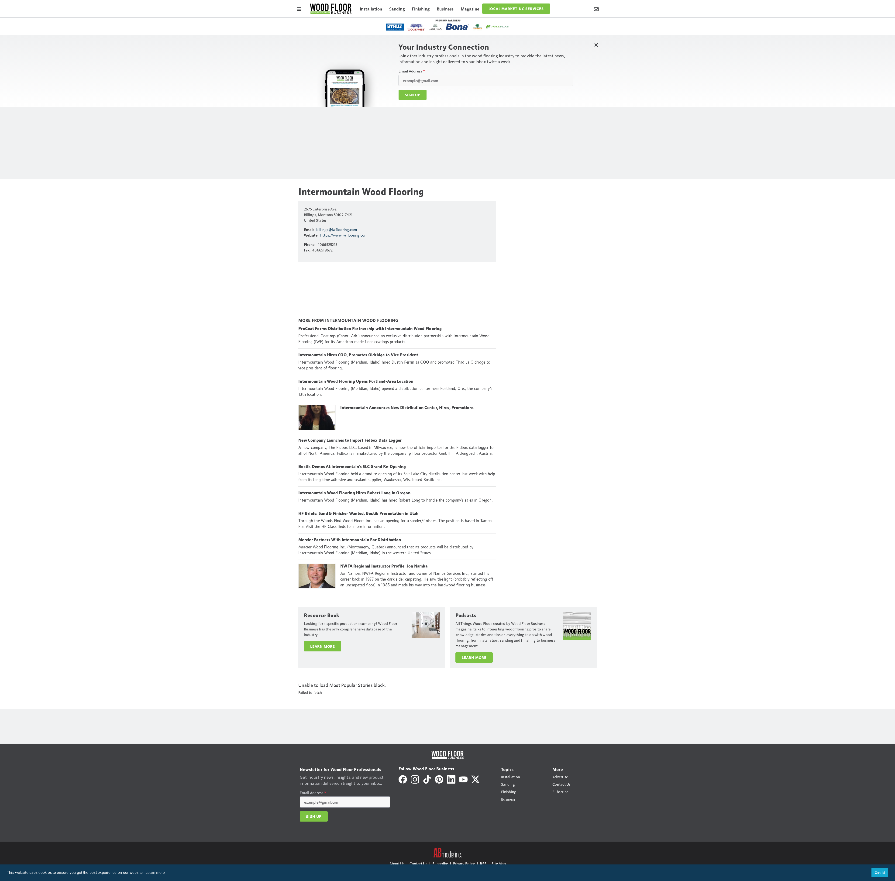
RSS (483, 863)
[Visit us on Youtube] (463, 778)
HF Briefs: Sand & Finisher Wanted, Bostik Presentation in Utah (358, 513)
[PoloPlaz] (497, 26)
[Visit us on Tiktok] (427, 778)
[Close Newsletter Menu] (596, 45)
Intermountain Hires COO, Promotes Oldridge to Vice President (358, 355)
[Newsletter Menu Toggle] (596, 9)
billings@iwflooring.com (336, 229)
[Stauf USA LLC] (395, 27)
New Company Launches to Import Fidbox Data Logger (350, 440)
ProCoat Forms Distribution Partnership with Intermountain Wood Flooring (370, 328)
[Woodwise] (416, 27)
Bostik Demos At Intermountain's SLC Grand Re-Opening (352, 466)
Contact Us (418, 863)
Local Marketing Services (516, 8)
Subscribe (440, 863)
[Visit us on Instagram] (415, 778)
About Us (396, 863)
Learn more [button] (155, 872)
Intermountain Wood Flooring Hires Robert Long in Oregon (354, 493)
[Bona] (457, 27)
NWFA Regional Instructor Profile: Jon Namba (383, 566)
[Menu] (299, 9)
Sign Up (412, 95)
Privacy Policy (464, 863)
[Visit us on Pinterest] (439, 778)
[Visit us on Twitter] (475, 778)
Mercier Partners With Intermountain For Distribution (349, 539)
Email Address (412, 71)
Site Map (499, 863)
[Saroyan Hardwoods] (435, 27)
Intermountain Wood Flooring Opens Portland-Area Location (355, 381)
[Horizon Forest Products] (477, 27)
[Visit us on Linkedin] (451, 778)
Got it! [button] (880, 872)
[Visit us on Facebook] (403, 778)
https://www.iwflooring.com (344, 235)
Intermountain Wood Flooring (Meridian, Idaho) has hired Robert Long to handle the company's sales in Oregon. (395, 500)
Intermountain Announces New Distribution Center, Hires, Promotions (407, 407)
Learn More (322, 646)
